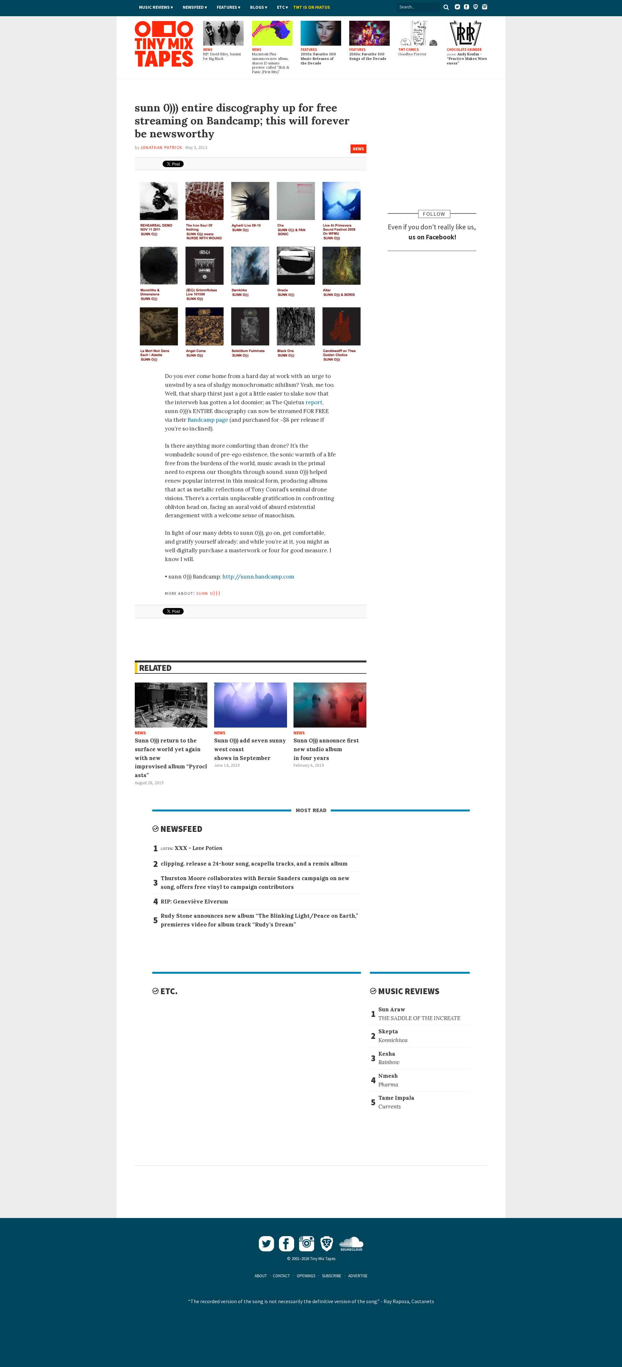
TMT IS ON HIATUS (311, 7)
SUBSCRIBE (331, 1276)
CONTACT (281, 1276)
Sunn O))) (208, 592)
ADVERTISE (358, 1276)
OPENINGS (306, 1276)
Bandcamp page (208, 419)
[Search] (446, 7)
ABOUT (261, 1276)
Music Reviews (154, 7)
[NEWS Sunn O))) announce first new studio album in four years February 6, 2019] (330, 705)
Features (227, 7)
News (358, 149)
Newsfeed (193, 7)
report (313, 402)
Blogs (257, 7)
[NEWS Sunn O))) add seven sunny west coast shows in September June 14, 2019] (250, 705)
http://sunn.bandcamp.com (258, 576)
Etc (281, 7)
